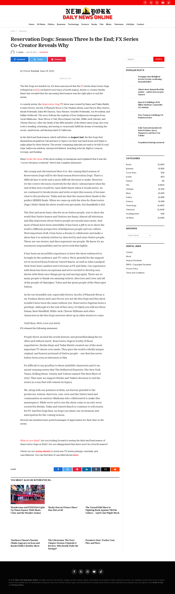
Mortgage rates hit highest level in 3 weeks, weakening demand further (150, 79)
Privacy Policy (132, 269)
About (128, 256)
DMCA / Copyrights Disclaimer (138, 264)
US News (41, 24)
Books (94, 24)
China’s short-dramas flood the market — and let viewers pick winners (151, 92)
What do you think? (30, 440)
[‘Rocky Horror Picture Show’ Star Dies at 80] (65, 494)
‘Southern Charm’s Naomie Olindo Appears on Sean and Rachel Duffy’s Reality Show (25, 543)
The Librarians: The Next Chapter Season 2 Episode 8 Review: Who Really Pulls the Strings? (63, 544)
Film (102, 24)
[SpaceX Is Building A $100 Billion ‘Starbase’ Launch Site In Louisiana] (131, 105)
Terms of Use (157, 582)
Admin (20, 52)
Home (31, 24)
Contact (140, 24)
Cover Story (131, 173)
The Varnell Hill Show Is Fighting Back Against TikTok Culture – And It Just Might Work (102, 510)
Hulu (37, 89)
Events (129, 177)
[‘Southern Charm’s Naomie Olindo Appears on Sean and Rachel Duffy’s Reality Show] (28, 527)
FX (82, 86)
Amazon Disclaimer (134, 260)
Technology (73, 24)
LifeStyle (130, 24)
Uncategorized (132, 214)
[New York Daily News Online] (87, 13)
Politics (51, 24)
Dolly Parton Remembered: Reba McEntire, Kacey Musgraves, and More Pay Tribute (150, 132)
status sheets (42, 451)
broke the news (34, 159)
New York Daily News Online (26, 580)
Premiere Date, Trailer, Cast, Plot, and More (100, 541)
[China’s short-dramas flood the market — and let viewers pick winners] (131, 92)
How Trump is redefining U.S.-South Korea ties (151, 116)
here (75, 455)
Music (109, 24)
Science (85, 24)
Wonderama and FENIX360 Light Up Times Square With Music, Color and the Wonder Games (28, 510)
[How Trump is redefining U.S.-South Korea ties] (131, 118)
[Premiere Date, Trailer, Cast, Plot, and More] (102, 527)
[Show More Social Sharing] (68, 59)
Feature (129, 181)
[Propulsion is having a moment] (131, 145)
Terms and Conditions (135, 273)
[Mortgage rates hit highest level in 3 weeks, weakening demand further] (131, 79)
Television (118, 24)
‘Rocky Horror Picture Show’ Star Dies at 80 (63, 508)
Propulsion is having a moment (151, 142)
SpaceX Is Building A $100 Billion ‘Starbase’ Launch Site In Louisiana (150, 105)
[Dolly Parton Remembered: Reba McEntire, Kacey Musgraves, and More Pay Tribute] (131, 130)
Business (61, 24)
